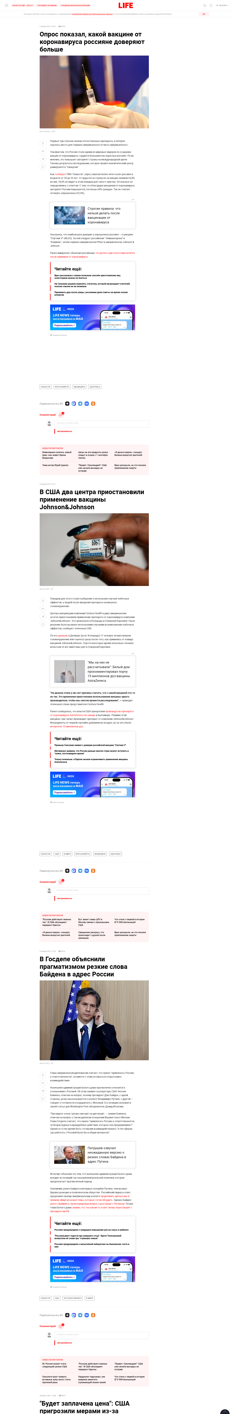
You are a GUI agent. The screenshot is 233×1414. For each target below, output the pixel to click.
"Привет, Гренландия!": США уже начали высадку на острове (92, 468)
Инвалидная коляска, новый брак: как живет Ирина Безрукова (56, 455)
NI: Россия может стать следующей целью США (54, 1405)
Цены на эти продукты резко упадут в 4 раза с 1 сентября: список (93, 455)
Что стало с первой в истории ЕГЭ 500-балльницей (129, 921)
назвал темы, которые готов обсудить (91, 1199)
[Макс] (73, 403)
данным (62, 635)
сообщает (61, 174)
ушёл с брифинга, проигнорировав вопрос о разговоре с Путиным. (87, 1203)
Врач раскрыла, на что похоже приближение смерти (130, 466)
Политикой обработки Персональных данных (92, 14)
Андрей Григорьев (60, 335)
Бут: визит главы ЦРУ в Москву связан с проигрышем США (93, 922)
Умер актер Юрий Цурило (55, 465)
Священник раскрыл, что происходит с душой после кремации (91, 935)
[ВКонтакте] (86, 403)
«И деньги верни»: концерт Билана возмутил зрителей (128, 453)
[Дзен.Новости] (67, 403)
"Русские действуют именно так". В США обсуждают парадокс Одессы (56, 922)
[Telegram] (80, 403)
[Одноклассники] (93, 403)
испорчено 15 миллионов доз (66, 726)
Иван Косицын (58, 802)
